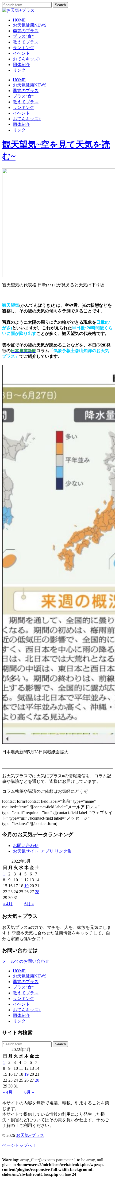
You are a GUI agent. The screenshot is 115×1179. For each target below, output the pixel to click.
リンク (19, 70)
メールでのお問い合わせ (25, 961)
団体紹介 (21, 64)
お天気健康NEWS (30, 25)
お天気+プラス (30, 1135)
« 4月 (8, 903)
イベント (21, 53)
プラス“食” (23, 36)
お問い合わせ (26, 845)
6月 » (29, 903)
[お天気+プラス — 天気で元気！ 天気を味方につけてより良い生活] (18, 10)
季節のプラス (26, 30)
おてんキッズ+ (27, 59)
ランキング (23, 47)
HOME (19, 20)
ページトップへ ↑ (18, 1145)
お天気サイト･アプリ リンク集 (42, 851)
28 (37, 891)
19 (26, 886)
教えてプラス (26, 42)
